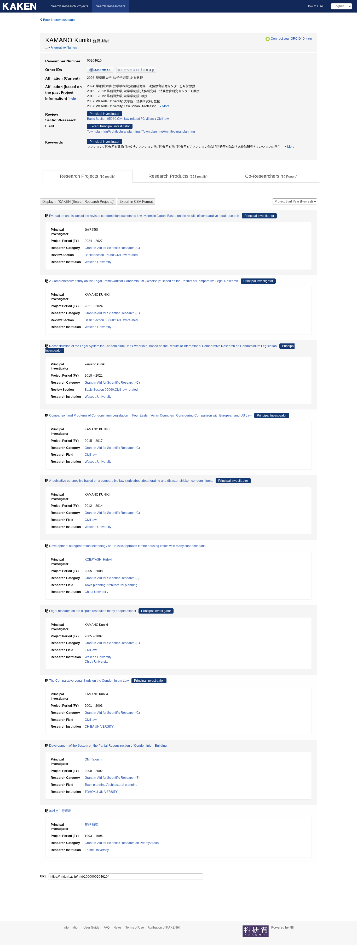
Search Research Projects (69, 6)
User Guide (91, 927)
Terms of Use (134, 927)
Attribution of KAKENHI (164, 927)
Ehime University (97, 850)
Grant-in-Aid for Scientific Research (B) (112, 578)
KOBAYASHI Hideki (98, 559)
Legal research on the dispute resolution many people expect (92, 611)
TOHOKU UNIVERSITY (101, 792)
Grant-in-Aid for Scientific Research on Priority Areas (122, 843)
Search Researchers (110, 6)
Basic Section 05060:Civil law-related (113, 119)
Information (71, 927)
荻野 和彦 (91, 825)
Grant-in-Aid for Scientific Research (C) (112, 248)
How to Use (315, 6)
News (117, 927)
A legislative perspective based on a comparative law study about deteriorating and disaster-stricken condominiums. (131, 481)
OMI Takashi (93, 759)
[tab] (88, 176)
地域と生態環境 (60, 811)
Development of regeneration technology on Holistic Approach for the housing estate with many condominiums (127, 546)
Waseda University (98, 262)
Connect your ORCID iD (288, 38)
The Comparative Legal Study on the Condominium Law (89, 680)
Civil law (148, 119)
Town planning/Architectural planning (113, 131)
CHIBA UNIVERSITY (99, 726)
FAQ (106, 927)
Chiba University (96, 592)
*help (309, 38)
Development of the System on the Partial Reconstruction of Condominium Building (108, 745)
